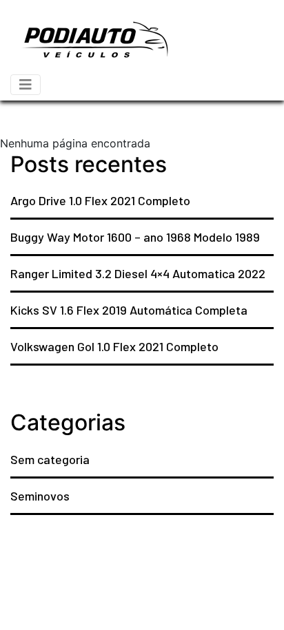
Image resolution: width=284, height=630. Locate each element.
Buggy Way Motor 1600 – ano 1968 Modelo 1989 (135, 236)
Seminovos (40, 495)
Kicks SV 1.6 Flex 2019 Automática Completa (128, 309)
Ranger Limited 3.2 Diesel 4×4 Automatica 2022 (137, 273)
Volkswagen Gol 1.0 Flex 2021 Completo (114, 346)
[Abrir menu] (25, 84)
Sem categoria (50, 459)
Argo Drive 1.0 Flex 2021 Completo (100, 200)
